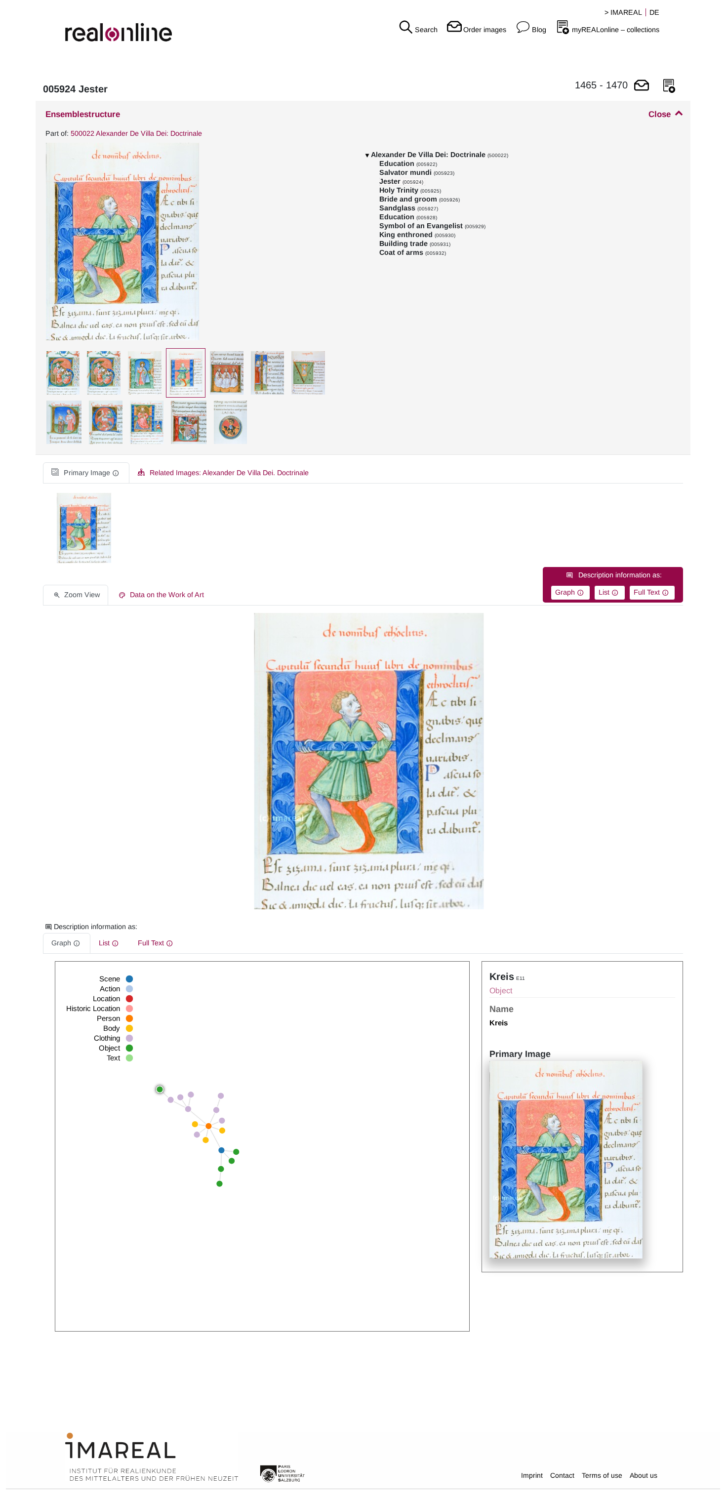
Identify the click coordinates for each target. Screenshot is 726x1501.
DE (654, 12)
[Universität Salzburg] (282, 1473)
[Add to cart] (641, 86)
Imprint (532, 1475)
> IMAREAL (623, 12)
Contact (562, 1475)
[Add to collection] (669, 86)
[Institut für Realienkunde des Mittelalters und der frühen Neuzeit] (151, 1457)
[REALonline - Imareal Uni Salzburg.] (121, 24)
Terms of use (602, 1475)
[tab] (86, 473)
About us (643, 1475)
